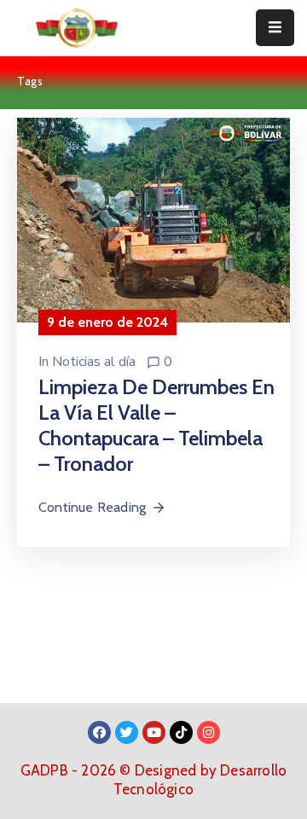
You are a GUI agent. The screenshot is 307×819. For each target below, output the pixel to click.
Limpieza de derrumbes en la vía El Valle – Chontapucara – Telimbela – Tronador (156, 425)
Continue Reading (92, 507)
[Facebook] (99, 732)
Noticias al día (94, 361)
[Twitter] (126, 732)
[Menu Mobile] (275, 27)
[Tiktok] (181, 732)
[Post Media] (153, 219)
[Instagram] (208, 732)
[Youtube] (153, 732)
